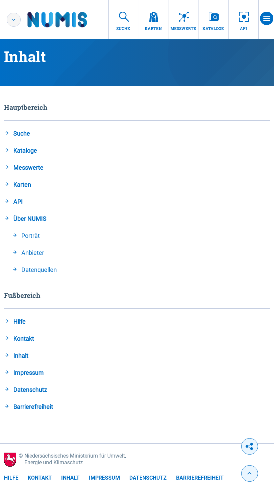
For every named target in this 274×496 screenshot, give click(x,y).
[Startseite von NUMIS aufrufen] (67, 19)
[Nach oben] (249, 473)
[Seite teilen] (249, 446)
